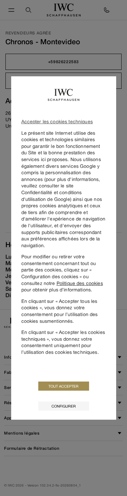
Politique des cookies (80, 283)
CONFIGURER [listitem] (63, 406)
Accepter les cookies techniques (57, 121)
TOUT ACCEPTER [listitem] (63, 386)
